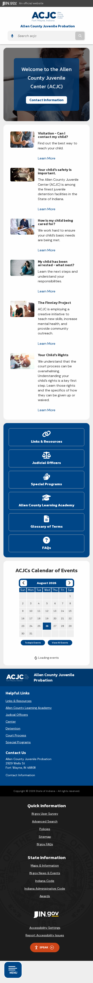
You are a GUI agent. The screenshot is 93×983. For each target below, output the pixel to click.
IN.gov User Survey (45, 814)
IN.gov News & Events (44, 873)
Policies (44, 829)
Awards (45, 896)
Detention (13, 728)
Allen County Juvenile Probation (47, 26)
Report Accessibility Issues (45, 935)
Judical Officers (17, 715)
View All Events (60, 642)
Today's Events (33, 642)
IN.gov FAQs (45, 844)
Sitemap (45, 837)
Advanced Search (45, 821)
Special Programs (18, 742)
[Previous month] (23, 583)
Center (11, 721)
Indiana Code (44, 881)
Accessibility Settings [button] (44, 928)
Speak (44, 947)
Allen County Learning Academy (29, 708)
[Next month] (69, 583)
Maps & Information (45, 865)
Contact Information (46, 99)
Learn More (46, 158)
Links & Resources (19, 701)
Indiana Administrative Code (44, 888)
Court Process (16, 735)
